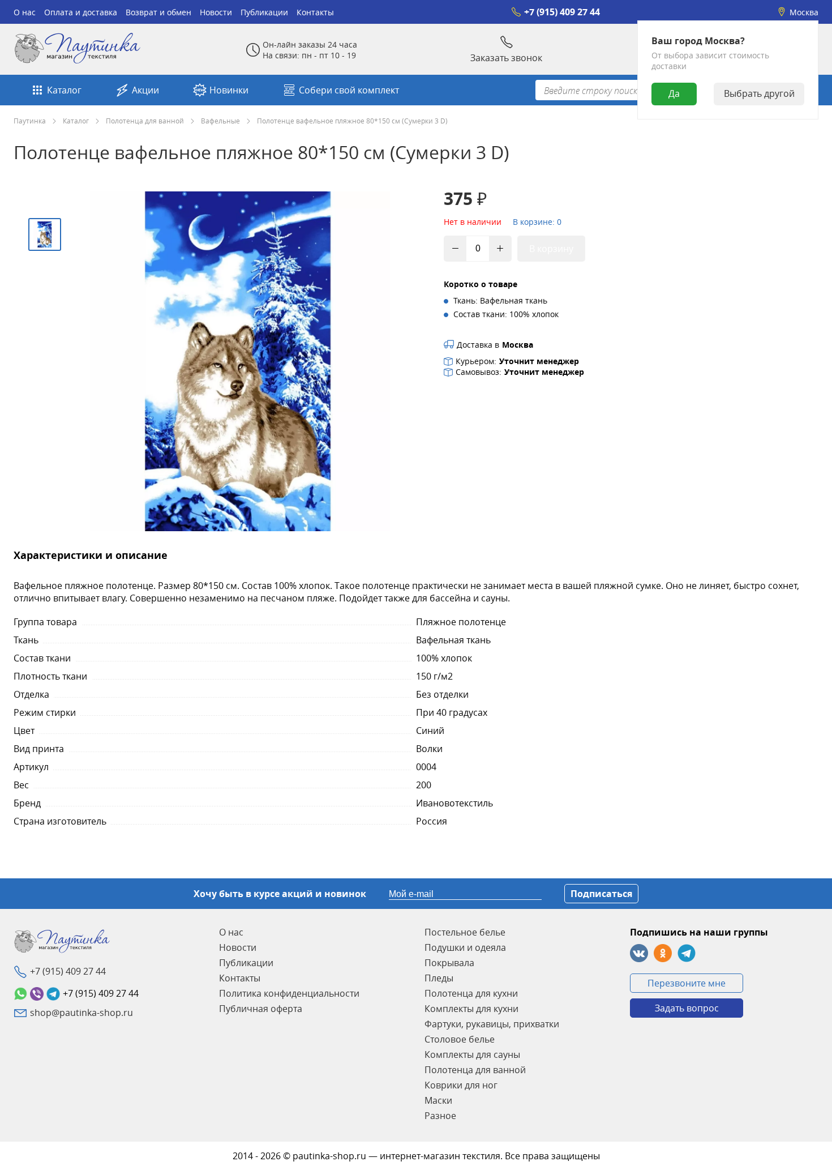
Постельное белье (464, 932)
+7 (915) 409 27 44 (562, 12)
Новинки (228, 90)
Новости (216, 12)
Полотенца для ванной (145, 120)
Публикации (264, 12)
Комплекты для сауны (472, 1054)
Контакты (315, 12)
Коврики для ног (461, 1085)
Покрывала (449, 963)
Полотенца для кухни (471, 993)
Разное (440, 1115)
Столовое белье (459, 1039)
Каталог (64, 90)
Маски (438, 1100)
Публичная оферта (260, 1008)
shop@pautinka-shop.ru (81, 1012)
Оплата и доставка (80, 12)
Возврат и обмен (158, 12)
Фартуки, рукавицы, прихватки (491, 1024)
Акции (145, 90)
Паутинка (30, 120)
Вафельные (220, 120)
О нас (25, 12)
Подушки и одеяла (465, 947)
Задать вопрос (687, 1008)
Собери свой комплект (349, 90)
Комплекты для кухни (471, 1008)
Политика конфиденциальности (289, 993)
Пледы (438, 978)
